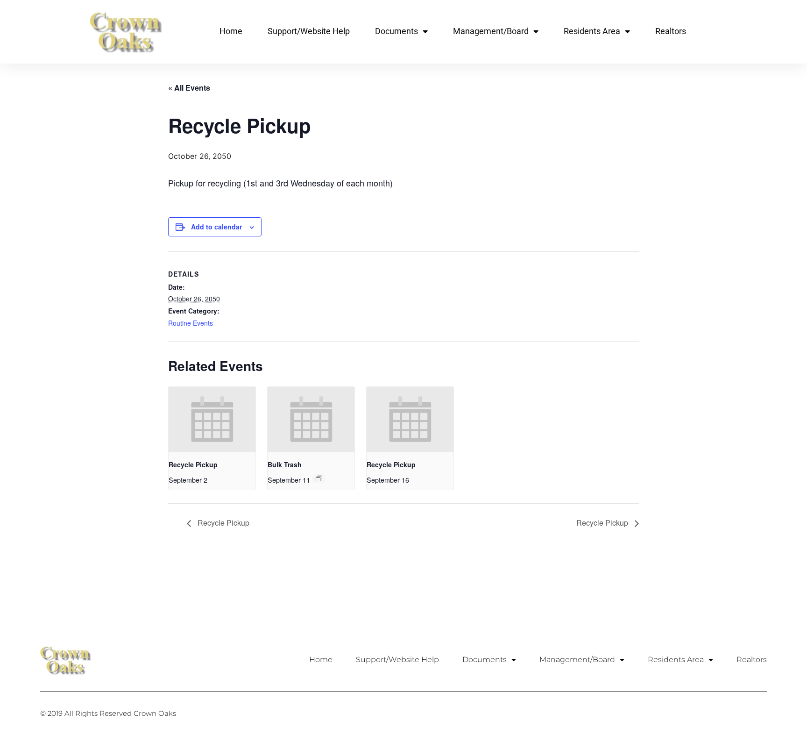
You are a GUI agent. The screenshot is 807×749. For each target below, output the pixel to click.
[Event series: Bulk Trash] (319, 478)
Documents (396, 31)
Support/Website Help (309, 31)
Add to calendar (216, 226)
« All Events (189, 87)
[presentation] (212, 419)
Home (230, 31)
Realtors (670, 31)
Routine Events (190, 323)
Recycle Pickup (193, 464)
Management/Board (491, 31)
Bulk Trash (285, 464)
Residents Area (592, 31)
